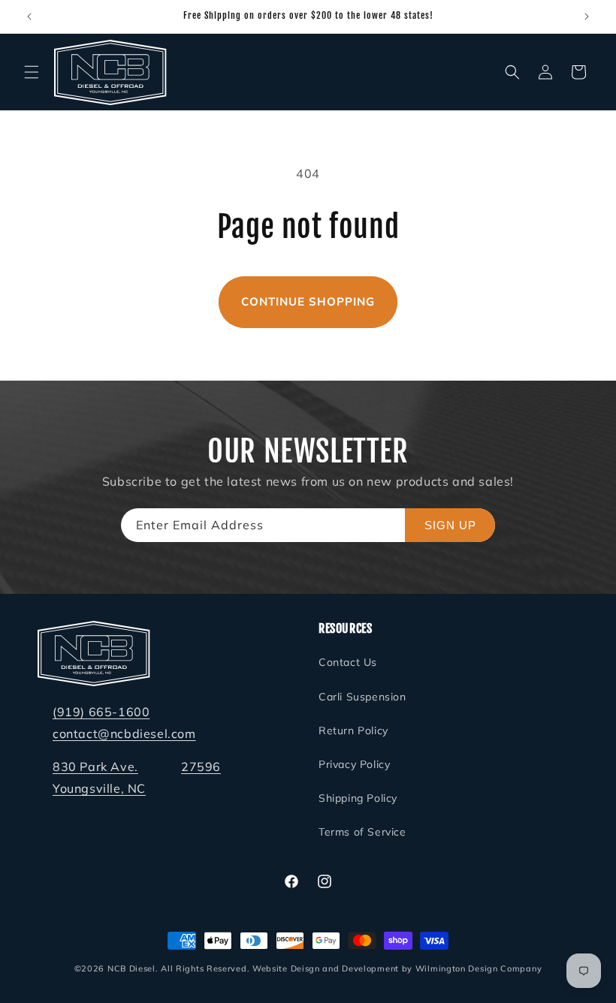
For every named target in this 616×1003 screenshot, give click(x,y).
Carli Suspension (362, 696)
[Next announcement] (586, 16)
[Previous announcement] (29, 16)
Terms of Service (362, 832)
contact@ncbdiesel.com (124, 733)
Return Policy (353, 730)
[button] (31, 72)
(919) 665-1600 (101, 711)
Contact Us (348, 662)
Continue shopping (308, 301)
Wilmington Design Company (478, 968)
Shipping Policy (358, 798)
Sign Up (450, 525)
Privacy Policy (354, 764)
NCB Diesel (131, 968)
